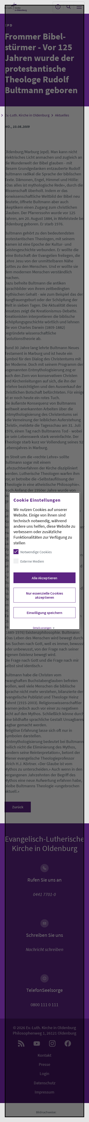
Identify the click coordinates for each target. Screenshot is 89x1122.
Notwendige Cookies (36, 552)
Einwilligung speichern (44, 612)
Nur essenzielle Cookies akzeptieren (44, 595)
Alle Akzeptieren (44, 578)
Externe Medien (32, 561)
